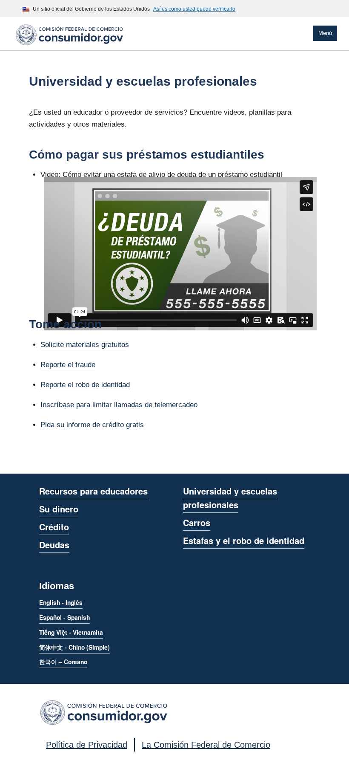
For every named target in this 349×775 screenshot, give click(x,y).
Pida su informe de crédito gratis (92, 425)
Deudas (54, 544)
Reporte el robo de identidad (85, 385)
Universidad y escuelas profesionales (230, 498)
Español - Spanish (64, 617)
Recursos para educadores (93, 491)
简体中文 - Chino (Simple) (74, 647)
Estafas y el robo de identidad (243, 540)
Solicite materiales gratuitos (84, 345)
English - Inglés (61, 602)
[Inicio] (69, 46)
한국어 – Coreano (63, 661)
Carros (196, 522)
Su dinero (58, 509)
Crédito (54, 527)
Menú (325, 33)
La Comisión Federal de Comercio (206, 744)
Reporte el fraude (67, 365)
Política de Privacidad (86, 744)
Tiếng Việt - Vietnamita (71, 632)
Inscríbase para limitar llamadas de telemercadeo (118, 405)
